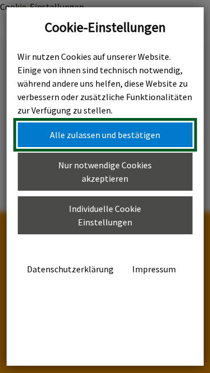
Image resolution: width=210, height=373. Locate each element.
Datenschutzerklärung (70, 269)
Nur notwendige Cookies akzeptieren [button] (105, 171)
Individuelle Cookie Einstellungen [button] (105, 215)
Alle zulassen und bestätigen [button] (105, 134)
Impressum (154, 269)
